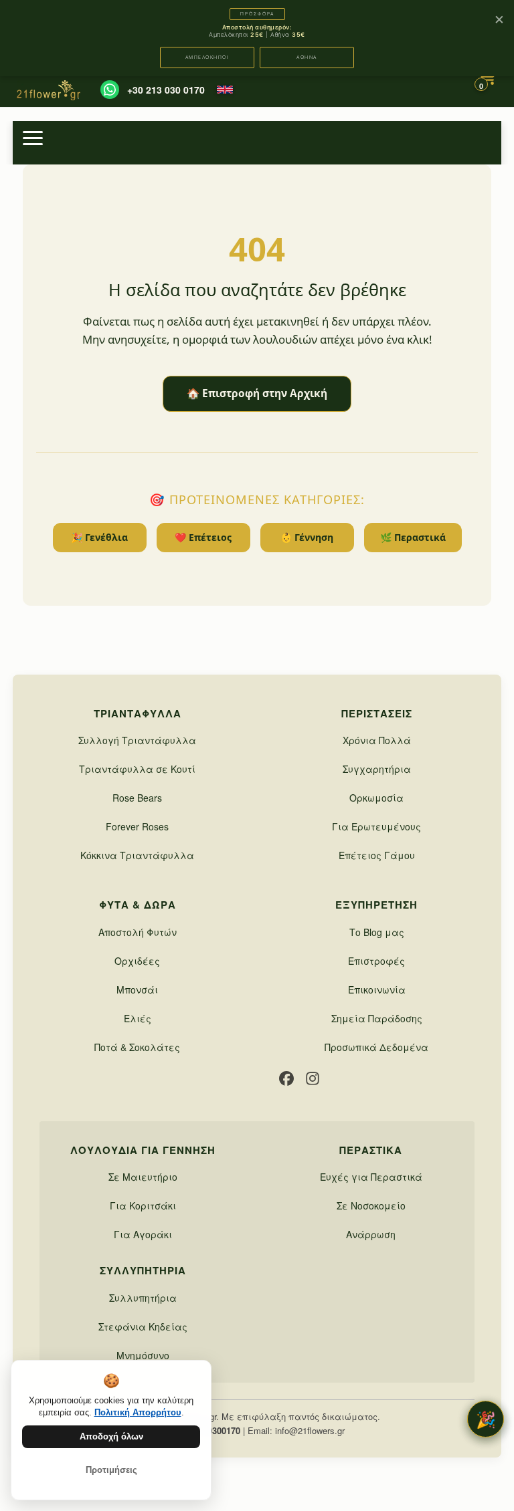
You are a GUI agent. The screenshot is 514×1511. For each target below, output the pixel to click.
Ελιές (137, 1018)
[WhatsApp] (109, 89)
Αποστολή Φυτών (137, 932)
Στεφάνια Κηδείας (142, 1326)
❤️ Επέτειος (203, 537)
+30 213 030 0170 (166, 89)
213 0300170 (215, 1430)
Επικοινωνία (377, 989)
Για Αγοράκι (143, 1234)
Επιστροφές (376, 960)
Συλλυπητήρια (143, 1297)
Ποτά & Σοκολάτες (137, 1047)
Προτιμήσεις (111, 1470)
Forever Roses (137, 826)
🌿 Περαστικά (413, 537)
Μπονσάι (137, 989)
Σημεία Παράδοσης (376, 1018)
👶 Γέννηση (306, 537)
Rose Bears (137, 797)
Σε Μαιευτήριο (142, 1176)
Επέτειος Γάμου (377, 855)
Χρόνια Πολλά (377, 740)
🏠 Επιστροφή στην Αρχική (257, 393)
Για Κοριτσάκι (143, 1205)
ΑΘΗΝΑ (306, 57)
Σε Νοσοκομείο (371, 1205)
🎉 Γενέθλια (99, 537)
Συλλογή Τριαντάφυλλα (137, 740)
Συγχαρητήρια (377, 769)
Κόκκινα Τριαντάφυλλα (137, 855)
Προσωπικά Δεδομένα (376, 1047)
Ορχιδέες (137, 960)
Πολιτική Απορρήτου (137, 1412)
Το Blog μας (376, 932)
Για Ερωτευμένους (376, 826)
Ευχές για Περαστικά (371, 1176)
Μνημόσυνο (142, 1355)
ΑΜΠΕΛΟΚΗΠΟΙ (207, 57)
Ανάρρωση (371, 1234)
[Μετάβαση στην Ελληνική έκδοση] (225, 89)
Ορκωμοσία (376, 797)
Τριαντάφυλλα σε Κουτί (137, 769)
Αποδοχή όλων (111, 1436)
